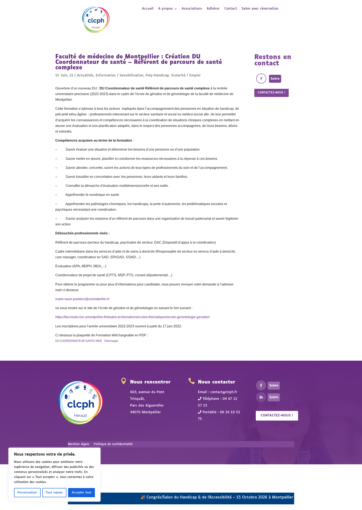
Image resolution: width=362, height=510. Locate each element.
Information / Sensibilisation (120, 75)
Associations (192, 8)
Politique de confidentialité (113, 444)
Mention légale (78, 444)
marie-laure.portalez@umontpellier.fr (82, 299)
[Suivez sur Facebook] (261, 79)
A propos (165, 8)
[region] (54, 475)
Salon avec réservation (260, 8)
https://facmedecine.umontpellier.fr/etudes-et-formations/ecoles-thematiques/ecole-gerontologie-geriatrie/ (132, 317)
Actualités (85, 75)
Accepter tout (81, 492)
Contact (230, 8)
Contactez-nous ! (271, 93)
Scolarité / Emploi (185, 75)
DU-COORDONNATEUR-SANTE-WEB (78, 340)
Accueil (148, 8)
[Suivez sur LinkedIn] (261, 397)
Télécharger (111, 340)
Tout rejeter (54, 492)
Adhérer (213, 8)
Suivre (275, 78)
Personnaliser (27, 492)
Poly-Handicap (157, 75)
